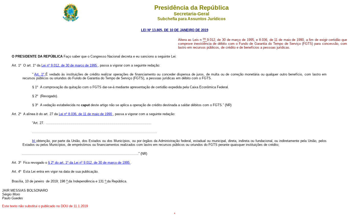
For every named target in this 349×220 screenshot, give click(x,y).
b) (34, 141)
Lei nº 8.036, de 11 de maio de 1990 (86, 114)
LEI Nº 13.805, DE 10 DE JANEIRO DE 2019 (174, 30)
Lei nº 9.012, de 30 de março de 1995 (69, 65)
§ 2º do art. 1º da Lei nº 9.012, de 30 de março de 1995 (89, 162)
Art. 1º (39, 74)
